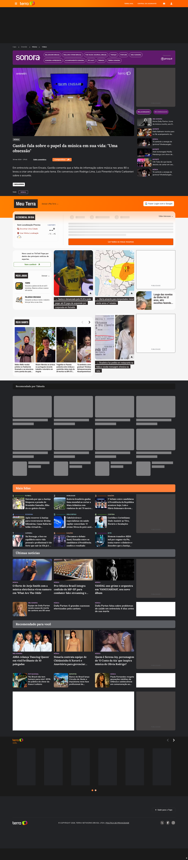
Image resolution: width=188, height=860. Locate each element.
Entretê (156, 129)
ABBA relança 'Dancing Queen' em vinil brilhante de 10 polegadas (31, 660)
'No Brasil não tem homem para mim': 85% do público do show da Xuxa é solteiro (39, 681)
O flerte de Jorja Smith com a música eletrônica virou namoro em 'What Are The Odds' (32, 589)
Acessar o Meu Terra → (50, 203)
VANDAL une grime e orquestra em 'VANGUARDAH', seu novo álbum (114, 589)
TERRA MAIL (128, 4)
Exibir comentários (39, 159)
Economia (29, 514)
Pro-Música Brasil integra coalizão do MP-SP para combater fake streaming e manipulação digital (70, 589)
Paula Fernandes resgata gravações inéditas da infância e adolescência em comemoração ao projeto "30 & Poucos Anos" (122, 681)
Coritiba (111, 514)
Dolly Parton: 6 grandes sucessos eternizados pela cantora (72, 607)
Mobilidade (71, 496)
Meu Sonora (157, 119)
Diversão (24, 47)
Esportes (72, 674)
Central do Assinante (146, 4)
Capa (14, 47)
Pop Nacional (33, 674)
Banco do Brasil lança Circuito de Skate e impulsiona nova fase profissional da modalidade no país (79, 681)
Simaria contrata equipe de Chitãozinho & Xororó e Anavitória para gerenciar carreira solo (70, 660)
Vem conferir (30, 264)
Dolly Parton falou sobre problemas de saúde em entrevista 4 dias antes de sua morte (114, 608)
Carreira (28, 533)
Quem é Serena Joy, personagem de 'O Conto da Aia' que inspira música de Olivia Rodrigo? (114, 660)
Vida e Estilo (71, 514)
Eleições (111, 496)
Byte (109, 533)
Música (34, 47)
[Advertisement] (155, 609)
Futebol (28, 496)
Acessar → (46, 275)
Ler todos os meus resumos (121, 241)
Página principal (27, 4)
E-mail (164, 4)
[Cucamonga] (19, 184)
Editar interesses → (166, 216)
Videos (44, 47)
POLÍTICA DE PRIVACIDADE (117, 823)
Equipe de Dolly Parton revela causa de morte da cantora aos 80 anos (39, 608)
